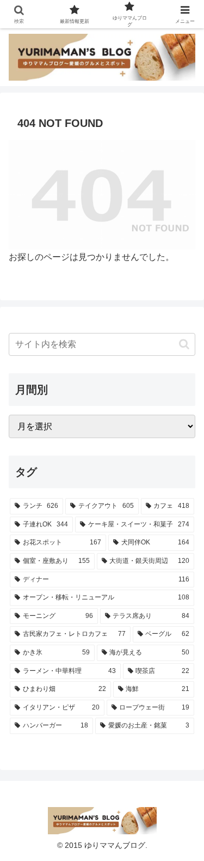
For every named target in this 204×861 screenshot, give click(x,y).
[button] (184, 344)
